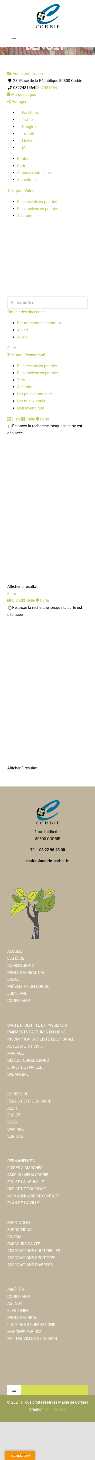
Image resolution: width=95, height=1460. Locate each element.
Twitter (27, 119)
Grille (30, 419)
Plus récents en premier (37, 201)
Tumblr (27, 133)
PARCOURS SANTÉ (23, 1244)
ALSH (12, 1108)
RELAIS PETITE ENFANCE (29, 1101)
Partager (18, 101)
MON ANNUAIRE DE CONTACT (33, 1196)
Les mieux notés (31, 401)
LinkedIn (29, 140)
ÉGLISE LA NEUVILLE (25, 1182)
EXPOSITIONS (19, 1229)
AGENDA (14, 1303)
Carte (21, 165)
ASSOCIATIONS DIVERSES (30, 1265)
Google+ (28, 126)
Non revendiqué (30, 408)
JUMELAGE (17, 993)
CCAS (12, 1122)
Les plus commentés (35, 394)
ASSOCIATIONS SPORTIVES (31, 1258)
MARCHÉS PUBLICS (24, 1331)
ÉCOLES (14, 1115)
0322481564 (46, 87)
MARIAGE (15, 1053)
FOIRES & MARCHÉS (25, 1167)
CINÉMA (14, 1237)
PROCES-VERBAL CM (25, 972)
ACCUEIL (14, 951)
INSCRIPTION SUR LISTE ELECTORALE (40, 1039)
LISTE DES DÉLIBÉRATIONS (31, 1324)
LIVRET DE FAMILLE (24, 1067)
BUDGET (14, 979)
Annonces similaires (34, 172)
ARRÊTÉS (15, 1289)
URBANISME (18, 1074)
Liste (15, 419)
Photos (23, 158)
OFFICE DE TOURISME (26, 1189)
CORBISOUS (17, 1094)
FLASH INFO (18, 1310)
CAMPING (15, 1129)
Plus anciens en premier (37, 208)
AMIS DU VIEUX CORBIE (27, 1175)
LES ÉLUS (15, 958)
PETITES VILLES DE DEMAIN (32, 1338)
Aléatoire (24, 215)
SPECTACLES (19, 1222)
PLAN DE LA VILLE (23, 1203)
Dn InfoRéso (55, 1409)
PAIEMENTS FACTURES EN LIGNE (36, 1032)
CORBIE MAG (18, 1000)
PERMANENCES (21, 1161)
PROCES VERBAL (22, 1317)
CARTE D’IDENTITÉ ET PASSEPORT (37, 1025)
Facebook (30, 112)
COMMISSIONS (20, 965)
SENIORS (15, 1136)
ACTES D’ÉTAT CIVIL (25, 1046)
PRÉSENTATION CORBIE (28, 986)
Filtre (11, 348)
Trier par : (20, 190)
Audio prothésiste (27, 73)
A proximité (27, 179)
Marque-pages (23, 94)
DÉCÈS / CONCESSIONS (28, 1060)
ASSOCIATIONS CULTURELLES (33, 1250)
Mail (25, 147)
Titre (21, 380)
